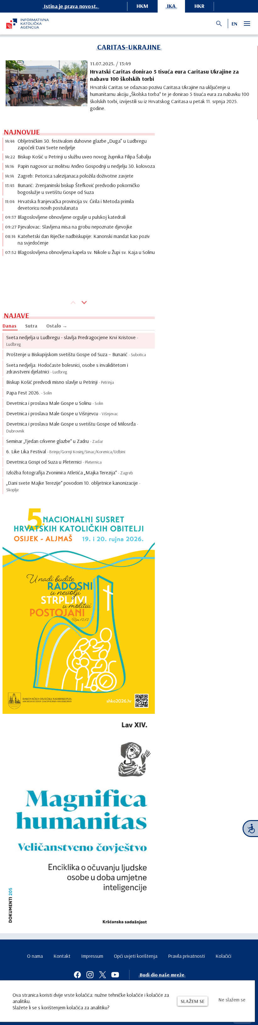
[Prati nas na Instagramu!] (90, 974)
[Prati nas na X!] (102, 974)
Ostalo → (56, 325)
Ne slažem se (231, 999)
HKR (199, 5)
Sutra (31, 325)
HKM (142, 5)
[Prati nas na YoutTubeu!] (115, 974)
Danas (9, 325)
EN (234, 23)
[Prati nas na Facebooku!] (77, 974)
